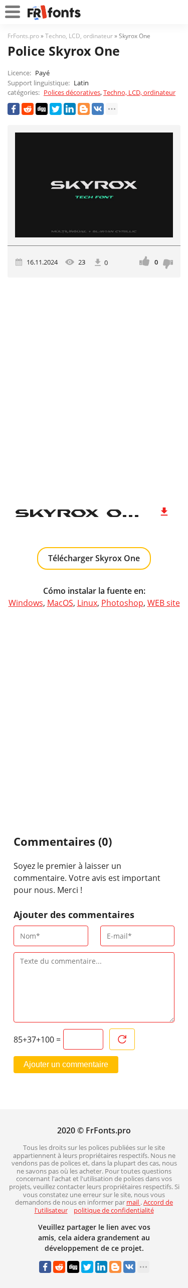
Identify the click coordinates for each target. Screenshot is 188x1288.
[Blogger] (84, 109)
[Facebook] (14, 109)
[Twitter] (56, 109)
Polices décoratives (72, 92)
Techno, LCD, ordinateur (139, 92)
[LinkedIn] (70, 109)
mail (133, 1202)
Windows (26, 602)
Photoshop (122, 602)
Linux (87, 602)
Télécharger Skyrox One (94, 558)
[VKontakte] (98, 109)
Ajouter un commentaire (66, 1064)
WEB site (163, 602)
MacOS (60, 602)
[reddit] (28, 109)
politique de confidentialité (114, 1210)
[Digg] (42, 109)
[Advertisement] (94, 387)
